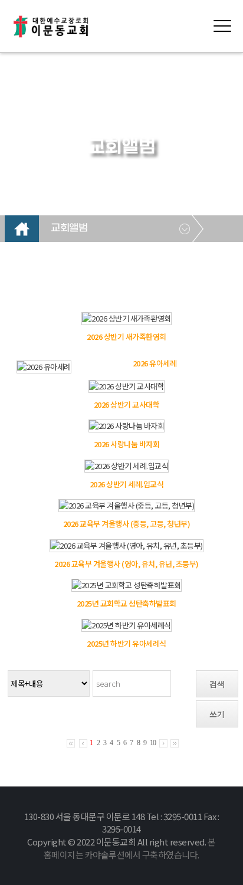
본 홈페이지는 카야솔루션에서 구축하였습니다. (130, 848)
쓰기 (217, 714)
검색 (217, 684)
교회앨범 (69, 228)
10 (153, 743)
